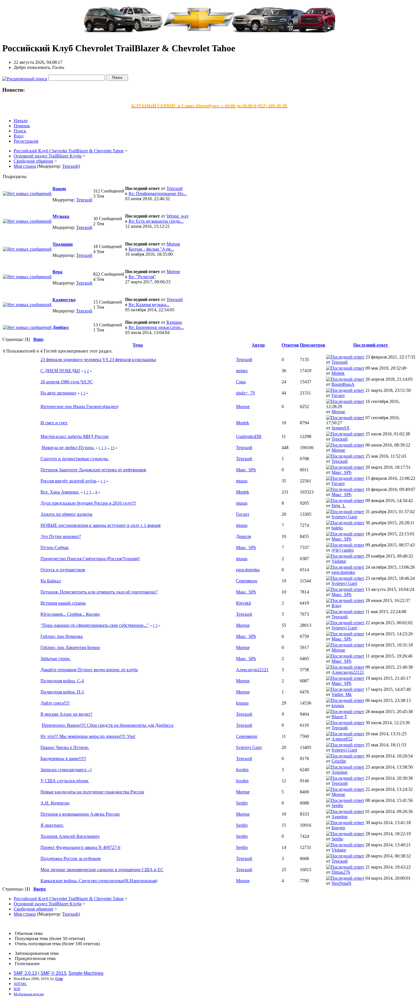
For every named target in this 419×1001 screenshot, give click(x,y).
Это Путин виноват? (60, 536)
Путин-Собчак (54, 547)
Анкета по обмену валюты (66, 514)
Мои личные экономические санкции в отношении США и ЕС (102, 869)
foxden (242, 769)
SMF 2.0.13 (25, 973)
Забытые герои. (55, 658)
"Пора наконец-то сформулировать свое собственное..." (94, 625)
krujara (242, 703)
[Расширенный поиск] (24, 77)
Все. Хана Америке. (60, 492)
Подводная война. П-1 (62, 691)
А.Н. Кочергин (55, 803)
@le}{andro (342, 550)
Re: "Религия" (142, 276)
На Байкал (50, 580)
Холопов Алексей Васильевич (69, 836)
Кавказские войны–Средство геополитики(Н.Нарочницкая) (98, 880)
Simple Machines (85, 973)
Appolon (339, 772)
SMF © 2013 (53, 973)
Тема (138, 345)
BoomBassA (343, 384)
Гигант (338, 395)
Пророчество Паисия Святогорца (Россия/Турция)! (90, 558)
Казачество (64, 299)
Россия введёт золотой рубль (68, 480)
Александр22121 (252, 669)
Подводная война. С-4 (62, 680)
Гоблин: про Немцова (61, 636)
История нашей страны (63, 603)
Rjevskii (243, 603)
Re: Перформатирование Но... (158, 193)
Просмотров (312, 345)
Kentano (174, 322)
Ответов (290, 345)
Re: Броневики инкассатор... (156, 327)
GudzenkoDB (248, 436)
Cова (241, 381)
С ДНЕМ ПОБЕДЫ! (60, 370)
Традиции (62, 244)
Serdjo (242, 803)
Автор (258, 345)
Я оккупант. (52, 825)
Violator (338, 561)
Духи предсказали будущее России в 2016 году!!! (88, 503)
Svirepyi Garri (344, 516)
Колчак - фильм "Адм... (151, 249)
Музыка (60, 216)
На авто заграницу (58, 392)
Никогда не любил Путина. (68, 447)
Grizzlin (338, 761)
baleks (337, 527)
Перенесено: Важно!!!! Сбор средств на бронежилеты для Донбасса (107, 725)
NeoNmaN (341, 883)
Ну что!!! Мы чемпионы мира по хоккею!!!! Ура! (87, 736)
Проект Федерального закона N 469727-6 (80, 847)
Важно (59, 188)
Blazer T (339, 716)
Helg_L (338, 505)
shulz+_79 (245, 392)
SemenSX (340, 427)
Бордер (338, 827)
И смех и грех (54, 422)
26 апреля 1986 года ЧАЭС (66, 381)
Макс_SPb (246, 469)
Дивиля (243, 536)
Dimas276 (340, 872)
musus (241, 480)
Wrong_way (177, 216)
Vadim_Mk (341, 694)
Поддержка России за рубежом (70, 858)
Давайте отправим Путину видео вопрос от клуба (89, 669)
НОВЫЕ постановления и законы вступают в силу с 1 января (100, 525)
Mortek (338, 373)
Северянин (246, 580)
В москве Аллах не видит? (66, 714)
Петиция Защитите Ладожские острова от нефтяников (93, 469)
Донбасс (60, 327)
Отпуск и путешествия (62, 569)
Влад (336, 605)
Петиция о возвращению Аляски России (80, 814)
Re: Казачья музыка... (149, 304)
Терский (70, 166)
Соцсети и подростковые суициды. (74, 458)
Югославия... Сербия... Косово (70, 614)
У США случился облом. (64, 780)
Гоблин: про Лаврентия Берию (70, 647)
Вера (57, 271)
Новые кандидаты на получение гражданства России (92, 791)
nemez (242, 370)
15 (113, 448)
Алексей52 (342, 738)
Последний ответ (371, 345)
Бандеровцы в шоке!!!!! (63, 758)
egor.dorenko (248, 569)
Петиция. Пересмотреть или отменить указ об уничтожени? (98, 591)
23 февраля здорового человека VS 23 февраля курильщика (98, 359)
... (109, 448)
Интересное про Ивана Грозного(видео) (79, 406)
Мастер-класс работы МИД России (74, 436)
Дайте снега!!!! (55, 703)
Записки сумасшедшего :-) (65, 769)
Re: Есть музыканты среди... (156, 221)
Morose (173, 243)
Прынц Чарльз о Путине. (64, 747)
